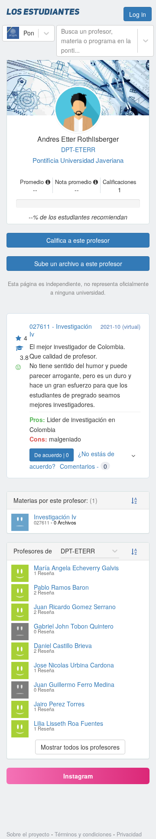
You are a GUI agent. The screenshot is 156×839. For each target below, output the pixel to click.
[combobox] (8, 33)
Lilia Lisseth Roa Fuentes (68, 723)
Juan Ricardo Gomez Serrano (75, 606)
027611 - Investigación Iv (60, 330)
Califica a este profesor (78, 240)
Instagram (78, 776)
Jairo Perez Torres (59, 703)
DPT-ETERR (78, 149)
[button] (133, 459)
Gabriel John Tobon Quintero (74, 626)
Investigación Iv (55, 516)
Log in (137, 14)
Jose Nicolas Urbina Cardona (74, 665)
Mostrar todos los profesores (80, 747)
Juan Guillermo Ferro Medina (74, 684)
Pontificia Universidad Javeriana (78, 160)
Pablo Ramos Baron (61, 587)
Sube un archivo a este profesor (78, 263)
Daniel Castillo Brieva (63, 645)
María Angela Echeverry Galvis (76, 567)
